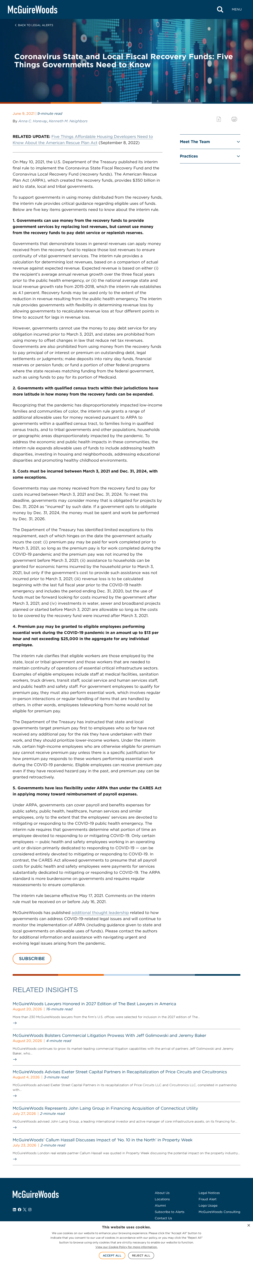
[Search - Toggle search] (220, 9)
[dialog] (126, 1242)
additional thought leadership (100, 912)
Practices (189, 156)
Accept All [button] (112, 1255)
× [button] (248, 1225)
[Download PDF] (219, 119)
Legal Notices (209, 1193)
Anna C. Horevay (32, 121)
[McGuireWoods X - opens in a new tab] (24, 1209)
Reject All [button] (141, 1255)
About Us (162, 1193)
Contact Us (163, 1218)
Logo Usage (208, 1205)
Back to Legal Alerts (35, 25)
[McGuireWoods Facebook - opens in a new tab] (19, 1209)
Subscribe (32, 958)
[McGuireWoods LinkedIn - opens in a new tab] (14, 1209)
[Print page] (234, 119)
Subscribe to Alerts (169, 1212)
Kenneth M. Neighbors (68, 121)
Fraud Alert (207, 1199)
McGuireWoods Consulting (219, 1212)
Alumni (160, 1205)
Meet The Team (195, 141)
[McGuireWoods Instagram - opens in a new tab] (30, 1209)
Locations (162, 1199)
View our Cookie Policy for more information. (126, 1247)
